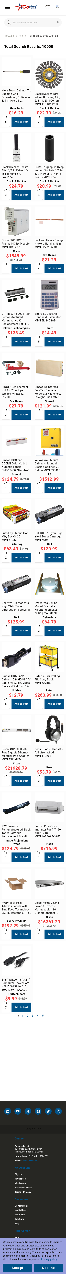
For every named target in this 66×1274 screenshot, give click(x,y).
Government (21, 1206)
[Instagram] (58, 1111)
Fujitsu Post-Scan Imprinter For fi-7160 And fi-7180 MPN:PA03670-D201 (48, 831)
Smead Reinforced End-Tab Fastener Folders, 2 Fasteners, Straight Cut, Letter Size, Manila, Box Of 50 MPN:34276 (49, 392)
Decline (48, 1268)
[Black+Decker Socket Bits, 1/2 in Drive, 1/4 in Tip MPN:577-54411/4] (16, 148)
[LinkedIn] (7, 1111)
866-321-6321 (30, 1160)
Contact (20, 1138)
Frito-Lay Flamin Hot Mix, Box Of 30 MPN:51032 (15, 537)
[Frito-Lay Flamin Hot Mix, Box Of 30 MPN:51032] (16, 514)
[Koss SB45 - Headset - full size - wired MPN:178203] (49, 730)
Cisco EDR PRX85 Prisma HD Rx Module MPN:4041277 (15, 244)
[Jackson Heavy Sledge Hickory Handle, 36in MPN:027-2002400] (49, 221)
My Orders (20, 1178)
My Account (22, 1167)
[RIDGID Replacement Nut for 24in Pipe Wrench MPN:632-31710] (16, 368)
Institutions (21, 1210)
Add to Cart (21, 121)
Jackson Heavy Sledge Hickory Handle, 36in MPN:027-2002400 (49, 244)
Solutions (19, 1219)
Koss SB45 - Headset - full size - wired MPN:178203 (49, 753)
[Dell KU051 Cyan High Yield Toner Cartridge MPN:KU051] (49, 514)
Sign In (18, 1174)
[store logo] (26, 7)
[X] (28, 1111)
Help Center (22, 1230)
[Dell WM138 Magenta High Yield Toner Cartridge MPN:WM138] (16, 584)
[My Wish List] (48, 7)
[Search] (9, 22)
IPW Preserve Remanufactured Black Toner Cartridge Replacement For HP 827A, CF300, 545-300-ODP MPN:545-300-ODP (16, 831)
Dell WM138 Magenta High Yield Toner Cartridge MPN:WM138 (16, 606)
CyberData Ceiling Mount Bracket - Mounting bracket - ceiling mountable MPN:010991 (47, 608)
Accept (17, 1268)
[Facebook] (38, 1111)
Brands (9, 36)
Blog (17, 1223)
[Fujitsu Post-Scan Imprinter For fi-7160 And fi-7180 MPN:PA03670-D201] (49, 807)
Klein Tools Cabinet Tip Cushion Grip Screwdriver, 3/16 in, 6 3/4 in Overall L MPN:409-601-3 (16, 95)
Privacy (27, 1192)
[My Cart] (58, 7)
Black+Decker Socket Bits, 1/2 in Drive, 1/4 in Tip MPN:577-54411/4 (15, 172)
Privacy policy (49, 1259)
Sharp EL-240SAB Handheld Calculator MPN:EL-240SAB (48, 317)
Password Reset (23, 1187)
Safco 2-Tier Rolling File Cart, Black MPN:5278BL (47, 679)
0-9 (21, 36)
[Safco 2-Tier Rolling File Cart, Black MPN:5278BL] (49, 657)
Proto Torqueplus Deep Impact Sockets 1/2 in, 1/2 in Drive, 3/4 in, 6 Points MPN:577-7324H (49, 172)
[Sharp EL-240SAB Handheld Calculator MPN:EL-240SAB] (49, 295)
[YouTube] (17, 1111)
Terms (18, 1192)
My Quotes (20, 1183)
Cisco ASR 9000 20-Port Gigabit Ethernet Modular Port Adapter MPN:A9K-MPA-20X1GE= (15, 754)
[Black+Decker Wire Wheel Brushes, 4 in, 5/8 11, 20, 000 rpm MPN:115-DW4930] (49, 75)
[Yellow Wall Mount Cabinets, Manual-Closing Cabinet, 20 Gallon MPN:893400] (49, 441)
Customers (22, 1199)
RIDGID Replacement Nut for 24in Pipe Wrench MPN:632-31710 (15, 392)
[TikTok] (48, 1111)
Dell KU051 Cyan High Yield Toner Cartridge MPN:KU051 (49, 537)
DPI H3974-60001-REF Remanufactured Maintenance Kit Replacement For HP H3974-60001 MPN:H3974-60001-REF (16, 319)
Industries (20, 1214)
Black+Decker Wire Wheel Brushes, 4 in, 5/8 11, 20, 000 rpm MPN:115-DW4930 (47, 99)
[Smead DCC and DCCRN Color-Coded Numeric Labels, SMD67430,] (16, 441)
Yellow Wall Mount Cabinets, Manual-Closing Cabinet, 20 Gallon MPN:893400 (47, 465)
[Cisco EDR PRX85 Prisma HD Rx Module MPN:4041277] (16, 221)
